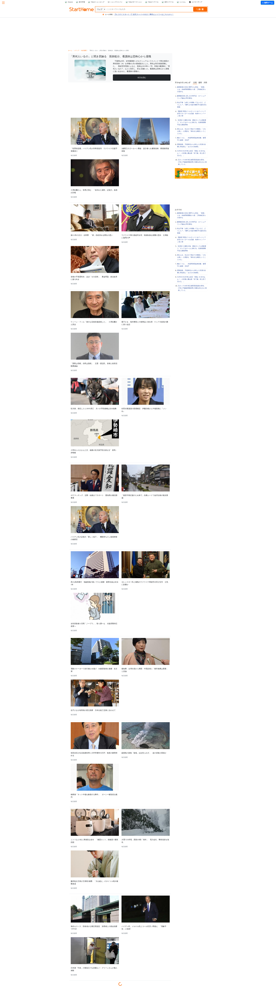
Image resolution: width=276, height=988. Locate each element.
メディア (76, 50)
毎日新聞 (83, 50)
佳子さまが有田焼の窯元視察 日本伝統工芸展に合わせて (93, 710)
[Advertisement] (138, 31)
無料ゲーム (268, 3)
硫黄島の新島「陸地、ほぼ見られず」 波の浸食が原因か (144, 753)
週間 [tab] (200, 82)
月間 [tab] (205, 82)
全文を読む (141, 77)
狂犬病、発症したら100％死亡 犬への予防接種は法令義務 (93, 409)
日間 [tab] (195, 82)
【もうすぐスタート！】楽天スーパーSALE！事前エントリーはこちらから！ (144, 14)
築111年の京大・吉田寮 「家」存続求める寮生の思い (92, 235)
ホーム (70, 50)
